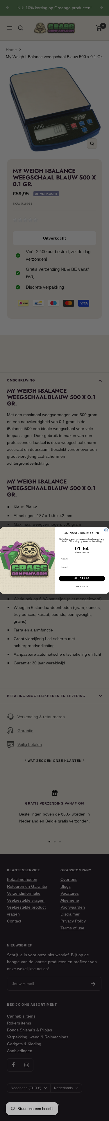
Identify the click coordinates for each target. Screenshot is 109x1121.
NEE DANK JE (82, 587)
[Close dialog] (106, 530)
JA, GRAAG (81, 578)
